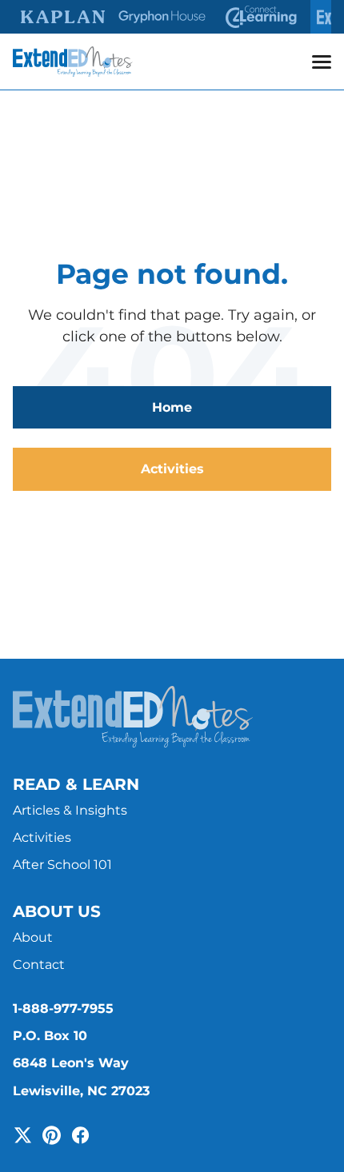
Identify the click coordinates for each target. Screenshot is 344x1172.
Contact (39, 964)
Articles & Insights (70, 810)
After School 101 (62, 864)
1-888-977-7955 (63, 1008)
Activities (172, 468)
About (33, 937)
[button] (321, 61)
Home (172, 407)
